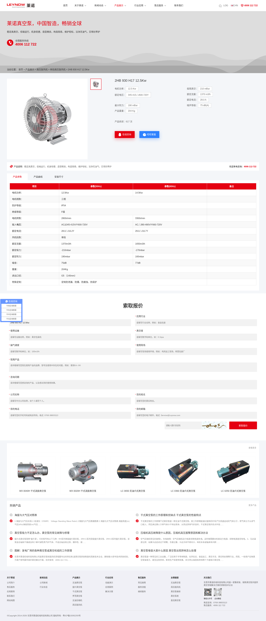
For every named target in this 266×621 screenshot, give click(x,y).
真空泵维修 (176, 591)
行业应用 (138, 5)
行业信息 (44, 587)
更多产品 (252, 505)
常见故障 (142, 582)
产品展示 (118, 5)
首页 (65, 5)
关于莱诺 (79, 5)
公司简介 (11, 582)
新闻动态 (98, 5)
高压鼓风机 (42, 69)
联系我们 (178, 5)
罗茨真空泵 (77, 596)
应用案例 (11, 591)
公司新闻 (44, 582)
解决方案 (109, 591)
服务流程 (142, 587)
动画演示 (109, 582)
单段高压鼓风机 (58, 69)
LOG (225, 5)
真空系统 (175, 596)
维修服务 (142, 591)
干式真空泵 (77, 591)
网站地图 (11, 600)
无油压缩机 (77, 600)
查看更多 (252, 448)
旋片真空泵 (77, 587)
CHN (235, 5)
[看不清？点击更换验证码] (214, 425)
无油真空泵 (77, 582)
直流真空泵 (176, 600)
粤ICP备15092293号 (72, 615)
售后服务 (158, 5)
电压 (18, 224)
